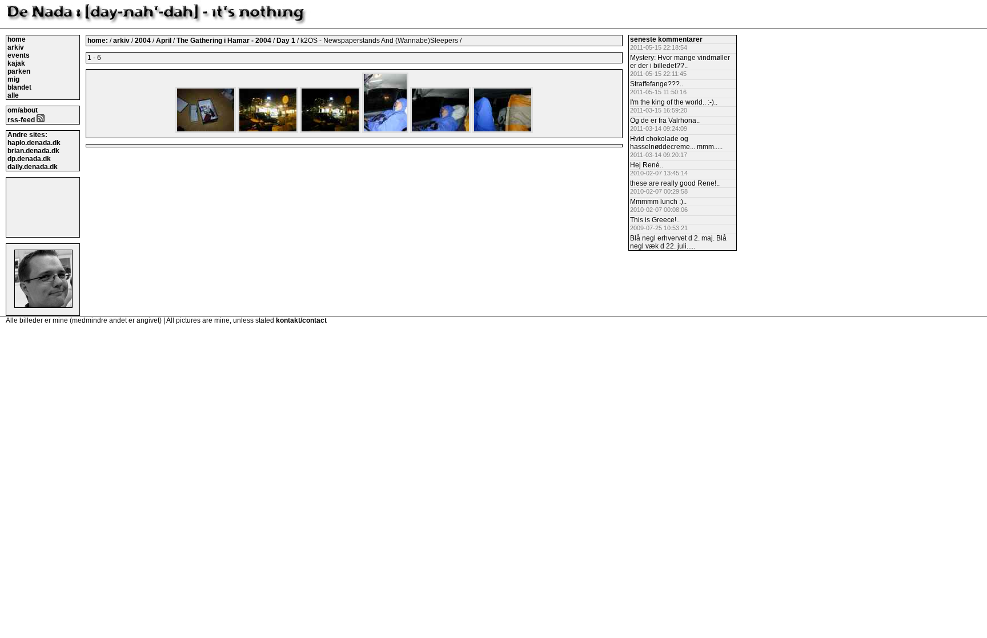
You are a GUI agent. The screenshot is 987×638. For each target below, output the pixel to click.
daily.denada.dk (32, 167)
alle (13, 95)
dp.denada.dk (29, 159)
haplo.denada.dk (34, 143)
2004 (143, 41)
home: (98, 41)
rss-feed (22, 120)
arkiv (15, 47)
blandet (19, 87)
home (16, 39)
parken (18, 71)
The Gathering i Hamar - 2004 (224, 41)
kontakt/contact (301, 320)
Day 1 (286, 41)
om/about (22, 110)
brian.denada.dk (33, 151)
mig (13, 79)
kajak (16, 63)
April (164, 41)
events (18, 55)
